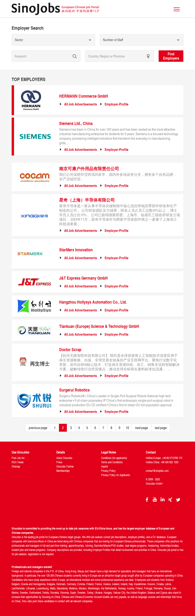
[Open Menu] (177, 9)
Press (59, 462)
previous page (38, 427)
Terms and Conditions (112, 462)
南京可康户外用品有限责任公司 (89, 168)
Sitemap (16, 466)
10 (127, 427)
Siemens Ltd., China (76, 123)
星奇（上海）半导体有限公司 (87, 200)
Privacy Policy (108, 471)
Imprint (104, 466)
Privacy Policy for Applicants (115, 475)
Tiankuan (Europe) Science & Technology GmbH (99, 326)
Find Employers (171, 56)
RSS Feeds (18, 462)
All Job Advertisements (80, 104)
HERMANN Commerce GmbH (83, 96)
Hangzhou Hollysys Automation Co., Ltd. (93, 302)
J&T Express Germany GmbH (83, 278)
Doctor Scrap (70, 349)
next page (141, 427)
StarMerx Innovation (76, 250)
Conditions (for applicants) (114, 458)
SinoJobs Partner (65, 466)
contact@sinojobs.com (157, 471)
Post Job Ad (18, 458)
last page (161, 427)
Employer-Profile (116, 104)
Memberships (63, 471)
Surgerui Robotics (74, 390)
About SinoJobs (64, 458)
